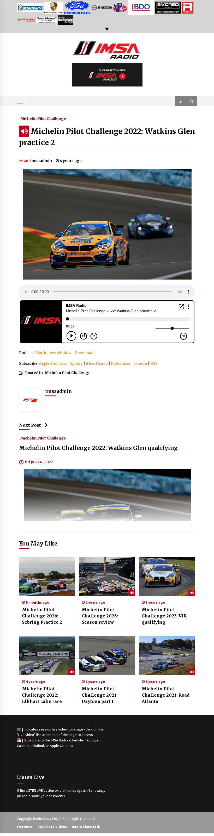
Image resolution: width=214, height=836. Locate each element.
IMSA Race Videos (52, 826)
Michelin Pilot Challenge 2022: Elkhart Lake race (42, 695)
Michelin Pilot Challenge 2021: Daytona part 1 (99, 695)
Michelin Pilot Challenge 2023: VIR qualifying (164, 616)
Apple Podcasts (53, 363)
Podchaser (120, 363)
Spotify (76, 363)
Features (25, 826)
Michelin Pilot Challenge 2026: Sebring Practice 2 (42, 616)
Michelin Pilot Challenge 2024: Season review (100, 616)
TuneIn (140, 363)
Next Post (30, 425)
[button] (180, 101)
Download (84, 352)
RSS (154, 363)
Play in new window (53, 352)
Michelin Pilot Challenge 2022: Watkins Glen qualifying (98, 448)
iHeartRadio (97, 363)
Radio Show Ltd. (86, 826)
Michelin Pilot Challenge (43, 118)
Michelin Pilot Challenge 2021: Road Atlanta (165, 695)
